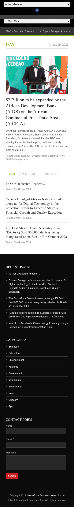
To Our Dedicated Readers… (21, 31)
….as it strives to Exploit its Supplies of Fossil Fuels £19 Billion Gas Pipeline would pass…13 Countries (38, 314)
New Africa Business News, (42, 495)
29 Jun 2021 (24, 155)
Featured (13, 366)
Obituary (13, 399)
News (12, 393)
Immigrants (15, 380)
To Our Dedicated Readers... (25, 184)
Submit (12, 475)
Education (14, 353)
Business (14, 346)
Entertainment (16, 360)
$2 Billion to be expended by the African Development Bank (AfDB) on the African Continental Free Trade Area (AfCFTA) (36, 111)
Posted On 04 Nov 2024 (18, 189)
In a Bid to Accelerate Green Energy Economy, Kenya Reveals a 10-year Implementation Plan (38, 325)
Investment (15, 386)
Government (15, 373)
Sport (11, 406)
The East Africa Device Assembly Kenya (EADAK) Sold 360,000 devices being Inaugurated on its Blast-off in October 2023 (36, 232)
